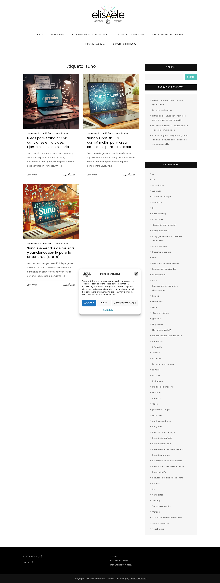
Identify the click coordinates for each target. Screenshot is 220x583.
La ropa (156, 375)
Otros (155, 403)
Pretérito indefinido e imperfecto (168, 449)
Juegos (156, 352)
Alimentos (157, 202)
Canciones (157, 219)
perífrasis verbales (161, 421)
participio (157, 415)
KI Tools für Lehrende (124, 44)
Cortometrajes (159, 246)
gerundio (156, 318)
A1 (153, 173)
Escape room (159, 274)
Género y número (161, 313)
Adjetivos (156, 190)
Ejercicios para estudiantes (167, 34)
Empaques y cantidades (164, 269)
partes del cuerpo (161, 409)
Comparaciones (160, 230)
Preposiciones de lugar (163, 432)
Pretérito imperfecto (162, 438)
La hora (156, 369)
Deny (104, 303)
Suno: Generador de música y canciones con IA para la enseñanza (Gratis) (50, 252)
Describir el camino (161, 252)
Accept (89, 303)
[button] (136, 273)
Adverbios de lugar (161, 196)
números (156, 398)
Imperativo (157, 341)
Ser (154, 489)
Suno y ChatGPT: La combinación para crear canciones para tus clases (109, 142)
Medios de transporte (162, 386)
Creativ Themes (138, 578)
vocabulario (158, 529)
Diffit (154, 257)
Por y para (157, 426)
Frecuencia (157, 301)
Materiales (157, 381)
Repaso (156, 483)
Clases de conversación (130, 34)
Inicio (40, 34)
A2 (153, 179)
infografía (157, 347)
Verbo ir (156, 511)
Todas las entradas (58, 133)
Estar (154, 280)
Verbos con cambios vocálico (167, 517)
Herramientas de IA (94, 44)
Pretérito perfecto (161, 455)
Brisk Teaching (159, 213)
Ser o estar (157, 494)
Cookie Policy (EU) (32, 556)
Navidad (156, 392)
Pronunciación (159, 472)
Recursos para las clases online (90, 34)
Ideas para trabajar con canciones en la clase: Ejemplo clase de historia (48, 142)
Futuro (155, 307)
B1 (153, 208)
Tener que (157, 500)
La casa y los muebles (163, 364)
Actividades (57, 34)
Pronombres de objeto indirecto (168, 466)
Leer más (32, 174)
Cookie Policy (108, 310)
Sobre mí (28, 562)
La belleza (157, 358)
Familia (155, 295)
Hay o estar (157, 324)
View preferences (125, 303)
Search (170, 67)
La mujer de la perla (162, 110)
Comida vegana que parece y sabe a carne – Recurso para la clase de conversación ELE (170, 139)
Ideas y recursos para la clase (167, 335)
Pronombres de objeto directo (167, 460)
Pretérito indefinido (161, 443)
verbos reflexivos (160, 523)
